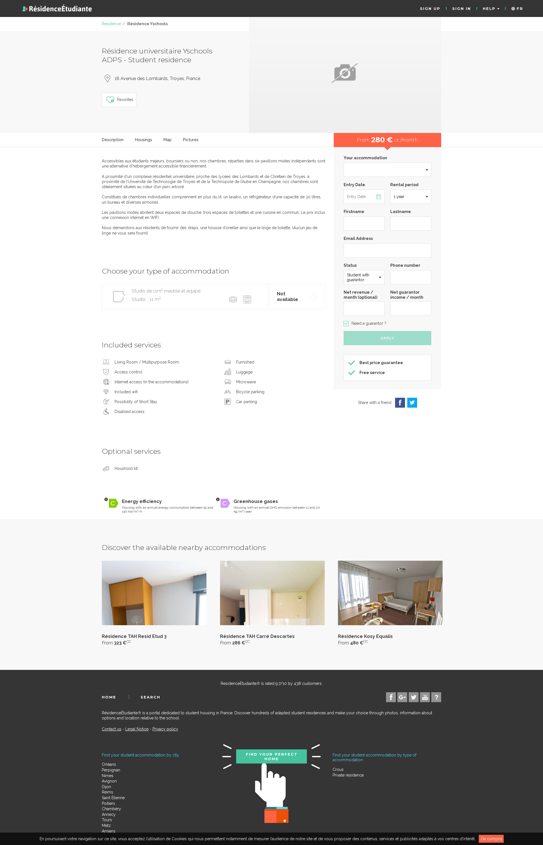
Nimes (107, 775)
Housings (143, 139)
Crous (338, 769)
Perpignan (111, 770)
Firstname (354, 211)
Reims (107, 792)
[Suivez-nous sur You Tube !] (425, 697)
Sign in (461, 8)
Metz (106, 825)
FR (519, 8)
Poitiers (108, 803)
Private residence (348, 775)
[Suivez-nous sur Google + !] (402, 697)
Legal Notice (136, 729)
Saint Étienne (113, 797)
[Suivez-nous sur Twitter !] (414, 697)
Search (150, 697)
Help (490, 8)
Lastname (400, 211)
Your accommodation (365, 158)
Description (113, 139)
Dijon (106, 786)
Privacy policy (165, 729)
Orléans (109, 764)
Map (167, 139)
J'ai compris (491, 839)
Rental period (404, 184)
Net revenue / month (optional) (360, 295)
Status (350, 265)
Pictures (191, 139)
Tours (107, 820)
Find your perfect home (272, 756)
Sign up (430, 8)
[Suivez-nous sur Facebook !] (391, 697)
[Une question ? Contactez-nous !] (436, 697)
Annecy (109, 814)
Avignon (109, 781)
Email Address (358, 238)
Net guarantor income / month (406, 295)
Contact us (111, 729)
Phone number (405, 265)
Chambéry (111, 809)
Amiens (108, 831)
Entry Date (354, 184)
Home (109, 697)
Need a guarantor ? (369, 323)
